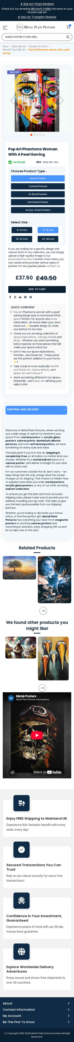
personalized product (21, 259)
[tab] (37, 410)
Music (17, 340)
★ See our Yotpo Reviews (37, 4)
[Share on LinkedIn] (20, 297)
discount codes (41, 9)
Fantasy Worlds (47, 337)
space (17, 319)
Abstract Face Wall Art (14, 49)
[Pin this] (25, 297)
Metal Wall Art (19, 46)
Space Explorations (25, 337)
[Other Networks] (30, 297)
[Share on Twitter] (15, 297)
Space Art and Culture (27, 373)
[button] (12, 100)
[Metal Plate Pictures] (35, 27)
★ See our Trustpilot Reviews (37, 17)
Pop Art (18, 312)
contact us (53, 266)
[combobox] (37, 37)
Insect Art (39, 381)
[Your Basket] (68, 27)
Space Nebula (40, 369)
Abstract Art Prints (38, 46)
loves (54, 319)
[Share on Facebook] (10, 297)
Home (6, 46)
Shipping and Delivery (23, 409)
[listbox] (37, 195)
